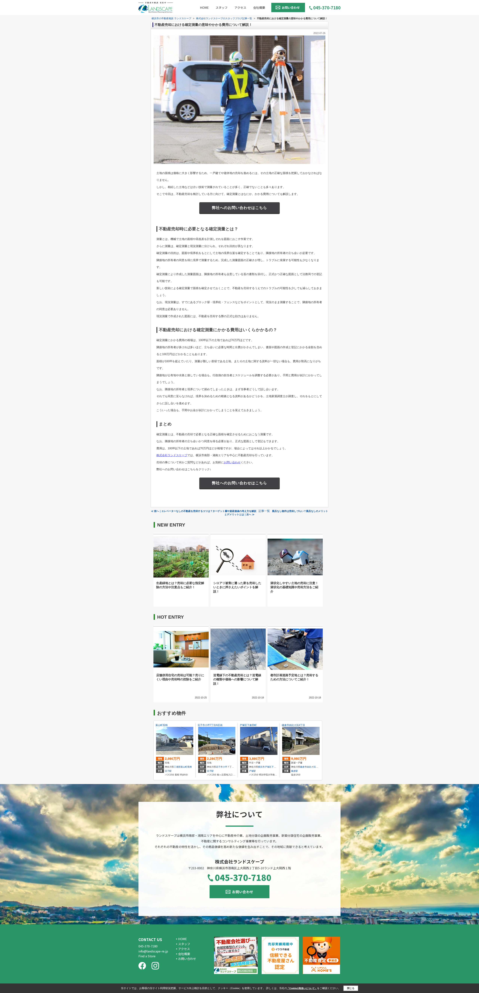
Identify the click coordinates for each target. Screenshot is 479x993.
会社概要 (259, 7)
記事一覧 (264, 510)
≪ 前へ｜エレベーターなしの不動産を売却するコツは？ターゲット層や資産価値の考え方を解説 (203, 511)
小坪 (225, 767)
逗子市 (219, 767)
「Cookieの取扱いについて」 (302, 988)
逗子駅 (168, 771)
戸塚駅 (252, 771)
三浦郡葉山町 (180, 767)
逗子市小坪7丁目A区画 (210, 725)
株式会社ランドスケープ (171, 455)
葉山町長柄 (161, 725)
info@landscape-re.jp (153, 951)
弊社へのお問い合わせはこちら (239, 208)
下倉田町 (275, 767)
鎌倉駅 (294, 771)
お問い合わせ (291, 7)
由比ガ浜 (311, 767)
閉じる (350, 988)
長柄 (189, 767)
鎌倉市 (303, 767)
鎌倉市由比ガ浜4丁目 (293, 725)
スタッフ (222, 7)
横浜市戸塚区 (264, 767)
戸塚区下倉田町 (248, 725)
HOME (204, 7)
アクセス (240, 7)
